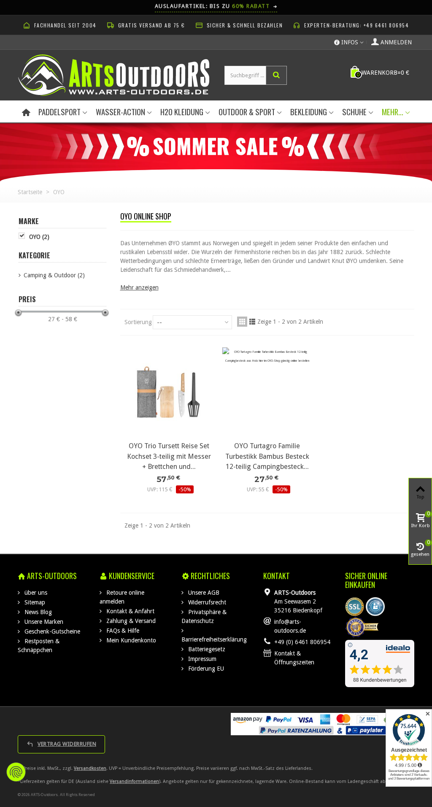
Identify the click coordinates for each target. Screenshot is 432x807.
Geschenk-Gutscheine (51, 631)
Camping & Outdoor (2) (54, 275)
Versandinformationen (134, 781)
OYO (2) (39, 236)
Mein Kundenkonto (130, 640)
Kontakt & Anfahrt (129, 611)
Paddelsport (59, 111)
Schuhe (354, 111)
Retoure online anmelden (122, 597)
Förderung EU (205, 668)
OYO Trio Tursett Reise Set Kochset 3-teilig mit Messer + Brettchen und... (169, 456)
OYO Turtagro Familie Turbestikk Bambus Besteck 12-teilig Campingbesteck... (267, 456)
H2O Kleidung (181, 111)
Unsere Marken (43, 621)
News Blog (37, 612)
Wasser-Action (120, 111)
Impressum (201, 658)
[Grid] (242, 322)
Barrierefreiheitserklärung (214, 639)
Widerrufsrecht (206, 602)
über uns (35, 592)
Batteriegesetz (205, 649)
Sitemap (34, 602)
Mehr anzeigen (139, 287)
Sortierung (138, 322)
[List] (252, 322)
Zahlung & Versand (130, 620)
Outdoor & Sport (247, 111)
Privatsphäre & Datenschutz (204, 616)
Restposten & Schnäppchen (38, 645)
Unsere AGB (202, 592)
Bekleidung (308, 111)
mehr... (392, 111)
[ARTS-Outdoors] (114, 74)
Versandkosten (90, 768)
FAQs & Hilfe (122, 630)
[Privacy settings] (16, 772)
